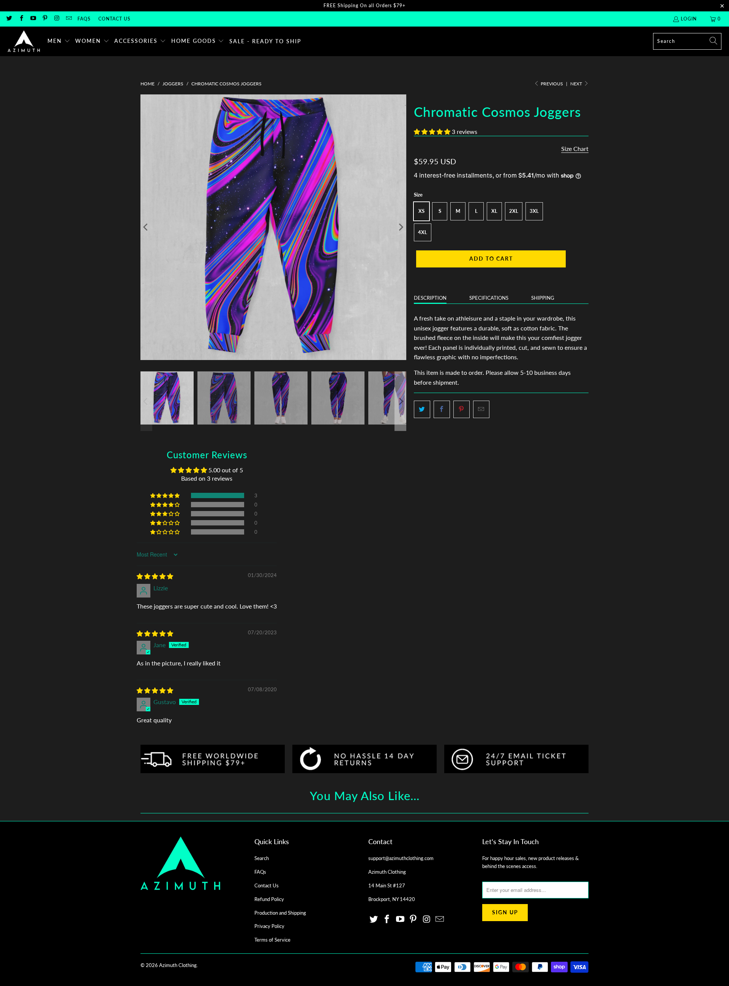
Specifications (488, 298)
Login (689, 19)
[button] (58, 41)
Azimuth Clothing (178, 965)
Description (430, 298)
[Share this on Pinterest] (461, 409)
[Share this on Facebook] (442, 409)
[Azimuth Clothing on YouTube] (33, 19)
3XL (534, 211)
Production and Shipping (280, 913)
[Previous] (146, 227)
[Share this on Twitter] (422, 409)
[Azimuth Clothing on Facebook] (20, 19)
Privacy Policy (269, 926)
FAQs (84, 19)
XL (494, 211)
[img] (155, 576)
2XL (513, 211)
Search (261, 858)
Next (576, 83)
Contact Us (114, 19)
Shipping (542, 298)
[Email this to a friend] (481, 409)
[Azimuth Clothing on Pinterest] (44, 19)
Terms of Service (272, 940)
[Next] (400, 227)
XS (421, 211)
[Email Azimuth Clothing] (68, 19)
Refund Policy (269, 899)
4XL (422, 232)
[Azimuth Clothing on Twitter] (9, 19)
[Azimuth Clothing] (24, 41)
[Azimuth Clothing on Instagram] (56, 19)
